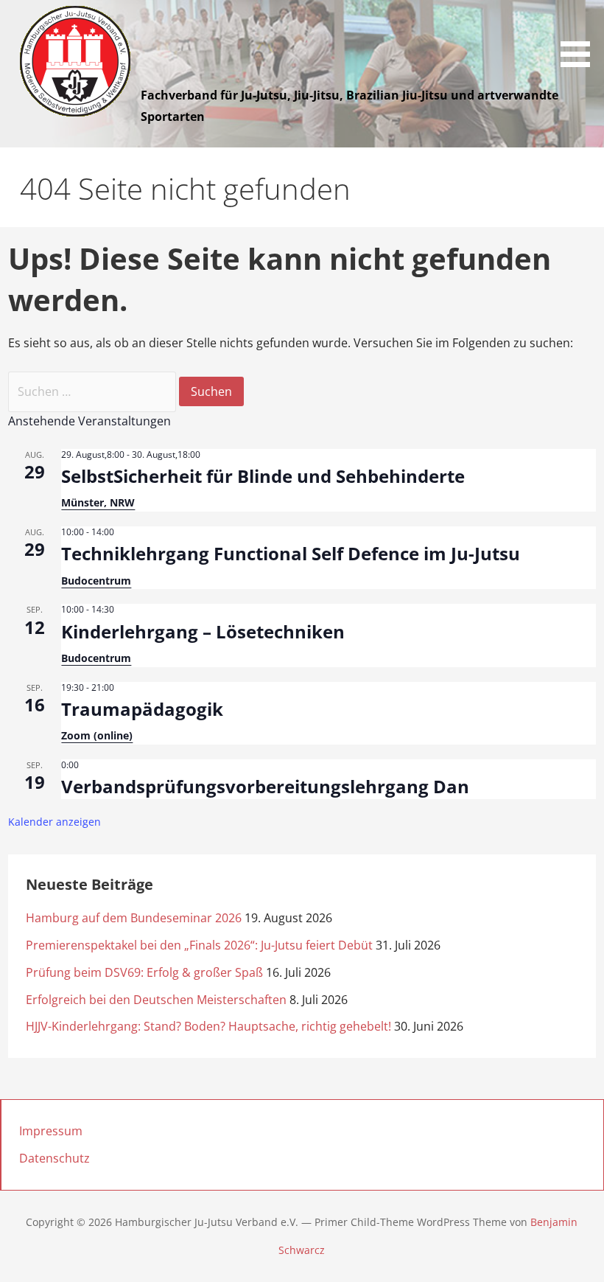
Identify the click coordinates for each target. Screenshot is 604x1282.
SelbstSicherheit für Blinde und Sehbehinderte (263, 476)
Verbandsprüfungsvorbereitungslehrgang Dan (265, 786)
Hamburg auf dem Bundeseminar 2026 (134, 918)
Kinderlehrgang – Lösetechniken (203, 631)
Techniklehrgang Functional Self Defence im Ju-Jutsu (290, 553)
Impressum (50, 1131)
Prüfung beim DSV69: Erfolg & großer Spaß (144, 972)
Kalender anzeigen (54, 822)
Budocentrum (96, 581)
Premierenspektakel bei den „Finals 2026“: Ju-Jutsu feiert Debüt (199, 945)
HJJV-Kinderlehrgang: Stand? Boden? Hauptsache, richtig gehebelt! (208, 1026)
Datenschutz (54, 1158)
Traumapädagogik (142, 709)
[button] (580, 36)
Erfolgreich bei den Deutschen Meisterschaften (156, 1000)
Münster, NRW (98, 502)
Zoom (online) (97, 735)
